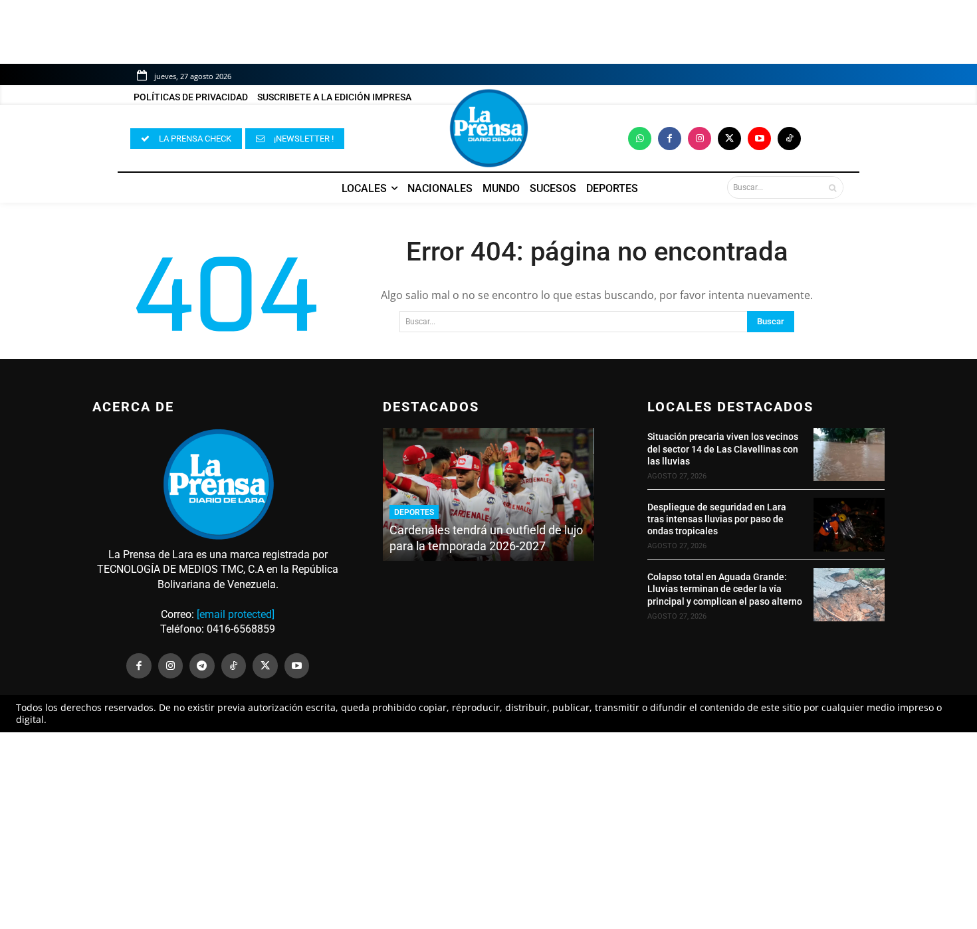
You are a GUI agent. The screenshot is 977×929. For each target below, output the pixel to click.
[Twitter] (729, 138)
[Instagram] (699, 138)
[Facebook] (669, 138)
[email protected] (235, 614)
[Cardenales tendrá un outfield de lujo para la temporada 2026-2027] (488, 494)
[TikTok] (234, 665)
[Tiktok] (789, 138)
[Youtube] (759, 138)
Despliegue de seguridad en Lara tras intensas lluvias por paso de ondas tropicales (716, 519)
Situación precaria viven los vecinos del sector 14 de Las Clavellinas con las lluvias (722, 448)
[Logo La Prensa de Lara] (488, 128)
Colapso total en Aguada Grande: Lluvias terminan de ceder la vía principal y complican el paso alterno (724, 588)
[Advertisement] (488, 831)
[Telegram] (202, 665)
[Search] (832, 187)
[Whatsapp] (639, 138)
